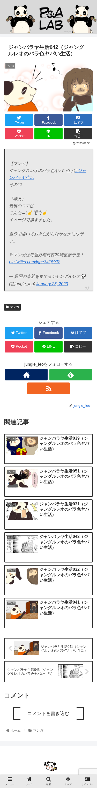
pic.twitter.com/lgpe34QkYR (34, 262)
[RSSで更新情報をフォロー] (48, 388)
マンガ (14, 307)
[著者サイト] (26, 374)
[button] (86, 561)
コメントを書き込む (48, 713)
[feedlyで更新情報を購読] (70, 374)
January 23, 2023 (52, 284)
